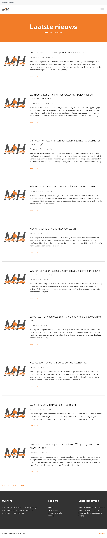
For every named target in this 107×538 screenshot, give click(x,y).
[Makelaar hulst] (5, 9)
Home (47, 32)
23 (19, 485)
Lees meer (34, 76)
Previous (5, 485)
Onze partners (53, 510)
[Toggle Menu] (102, 9)
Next (22, 485)
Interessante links (55, 513)
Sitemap (51, 515)
